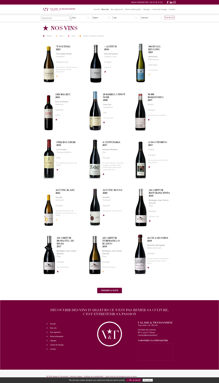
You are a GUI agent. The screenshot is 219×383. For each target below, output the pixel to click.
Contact (172, 9)
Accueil (97, 9)
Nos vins (105, 9)
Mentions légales (76, 376)
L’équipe (146, 9)
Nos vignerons (117, 9)
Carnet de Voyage (159, 9)
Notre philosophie (133, 9)
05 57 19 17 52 (156, 2)
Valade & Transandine (60, 376)
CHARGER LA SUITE (109, 290)
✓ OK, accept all (133, 380)
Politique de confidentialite (93, 376)
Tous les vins (169, 17)
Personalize (148, 380)
